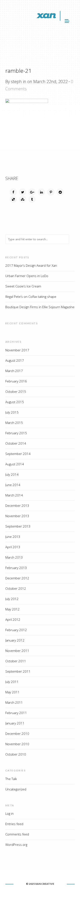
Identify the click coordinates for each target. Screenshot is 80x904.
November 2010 (17, 744)
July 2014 (12, 474)
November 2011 (17, 650)
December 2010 (17, 733)
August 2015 (14, 402)
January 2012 (15, 640)
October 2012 (15, 588)
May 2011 (12, 692)
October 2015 (15, 391)
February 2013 (16, 568)
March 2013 (14, 557)
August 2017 (14, 360)
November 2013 (17, 516)
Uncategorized (15, 789)
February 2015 (16, 433)
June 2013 (12, 536)
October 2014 (15, 443)
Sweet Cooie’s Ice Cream (23, 286)
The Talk (11, 779)
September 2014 (18, 454)
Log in (9, 813)
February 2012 (16, 630)
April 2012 (12, 619)
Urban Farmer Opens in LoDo (26, 276)
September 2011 (18, 671)
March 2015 (14, 422)
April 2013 (12, 547)
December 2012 (17, 578)
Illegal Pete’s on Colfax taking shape (30, 296)
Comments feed (17, 834)
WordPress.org (16, 844)
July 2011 (12, 682)
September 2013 (18, 526)
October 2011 (15, 661)
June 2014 (12, 485)
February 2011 (16, 713)
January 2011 (15, 723)
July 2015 (12, 412)
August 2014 (14, 464)
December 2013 (17, 505)
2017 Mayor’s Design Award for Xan (31, 265)
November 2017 (17, 350)
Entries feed (14, 824)
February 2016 (16, 381)
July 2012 (12, 599)
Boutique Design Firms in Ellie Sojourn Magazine (39, 307)
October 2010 (15, 754)
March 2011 (14, 702)
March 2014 (14, 495)
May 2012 (12, 609)
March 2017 (14, 371)
